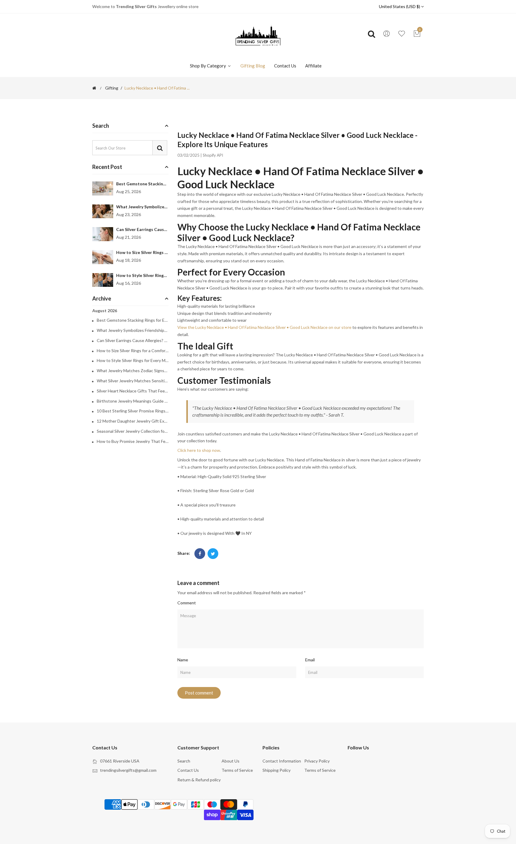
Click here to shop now (198, 450)
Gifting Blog (252, 65)
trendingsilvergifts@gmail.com (128, 770)
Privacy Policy (317, 760)
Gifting (111, 88)
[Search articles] (159, 147)
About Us (230, 760)
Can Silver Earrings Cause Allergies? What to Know (166, 229)
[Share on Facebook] (199, 553)
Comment (186, 602)
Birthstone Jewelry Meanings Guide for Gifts (132, 401)
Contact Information (281, 760)
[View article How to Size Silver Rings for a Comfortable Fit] (102, 257)
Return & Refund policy (199, 779)
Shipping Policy (276, 770)
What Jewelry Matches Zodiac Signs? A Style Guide (132, 371)
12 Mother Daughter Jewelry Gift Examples (132, 421)
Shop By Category (208, 65)
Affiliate (313, 65)
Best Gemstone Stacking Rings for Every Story (162, 183)
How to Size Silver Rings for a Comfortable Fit (161, 252)
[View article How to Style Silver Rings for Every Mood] (102, 280)
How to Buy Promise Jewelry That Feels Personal (132, 441)
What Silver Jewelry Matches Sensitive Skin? (132, 381)
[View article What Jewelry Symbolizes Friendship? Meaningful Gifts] (102, 211)
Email (310, 659)
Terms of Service (237, 770)
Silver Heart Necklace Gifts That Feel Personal (132, 391)
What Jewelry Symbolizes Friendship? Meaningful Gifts (132, 330)
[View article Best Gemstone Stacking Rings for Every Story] (102, 188)
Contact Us (285, 65)
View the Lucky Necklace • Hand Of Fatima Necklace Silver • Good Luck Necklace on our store (264, 327)
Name (182, 659)
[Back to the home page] (94, 88)
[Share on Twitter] (213, 553)
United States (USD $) (400, 6)
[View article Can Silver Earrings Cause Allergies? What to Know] (102, 234)
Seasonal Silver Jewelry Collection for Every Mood (132, 431)
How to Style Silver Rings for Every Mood (156, 275)
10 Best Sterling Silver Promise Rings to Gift (132, 411)
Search (183, 760)
